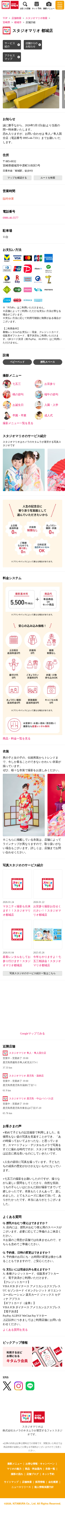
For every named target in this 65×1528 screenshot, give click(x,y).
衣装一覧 (50, 1468)
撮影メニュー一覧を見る (18, 423)
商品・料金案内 (33, 1468)
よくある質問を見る (15, 1329)
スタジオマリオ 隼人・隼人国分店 (27, 1053)
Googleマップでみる (32, 1033)
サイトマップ (11, 1481)
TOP (5, 18)
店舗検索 (16, 18)
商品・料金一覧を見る (17, 738)
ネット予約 (48, 1474)
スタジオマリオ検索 (36, 18)
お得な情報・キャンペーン (40, 1463)
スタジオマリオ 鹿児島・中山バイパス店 (31, 1098)
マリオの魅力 (14, 1468)
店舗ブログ (33, 1474)
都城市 (17, 22)
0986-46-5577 (10, 217)
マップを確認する (17, 177)
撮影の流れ (17, 1474)
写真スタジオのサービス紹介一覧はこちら (33, 973)
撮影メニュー (14, 1463)
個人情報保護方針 (44, 1487)
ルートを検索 (48, 177)
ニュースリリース (21, 1487)
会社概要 (53, 1481)
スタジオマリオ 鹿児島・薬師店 (26, 1075)
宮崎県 (6, 22)
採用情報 (40, 1481)
